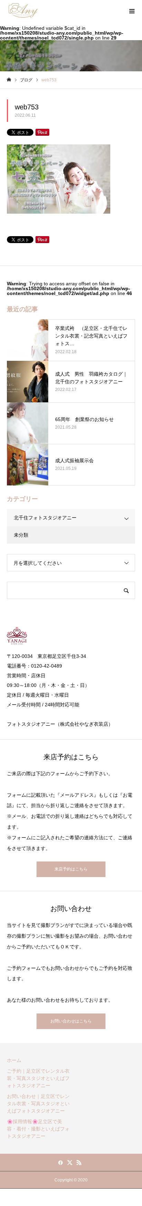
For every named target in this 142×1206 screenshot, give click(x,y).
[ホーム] (9, 80)
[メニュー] (132, 10)
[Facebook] (60, 1162)
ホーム (14, 1060)
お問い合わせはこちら (71, 1021)
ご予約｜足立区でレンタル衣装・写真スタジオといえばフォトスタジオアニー (38, 1078)
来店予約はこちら (71, 869)
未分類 (21, 535)
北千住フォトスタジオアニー (45, 517)
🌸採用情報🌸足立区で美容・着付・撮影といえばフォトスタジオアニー (38, 1129)
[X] (70, 1162)
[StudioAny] (23, 10)
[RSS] (79, 1162)
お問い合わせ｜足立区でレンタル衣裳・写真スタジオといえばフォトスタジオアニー (38, 1103)
